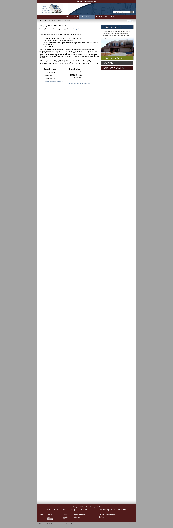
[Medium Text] (130, 21)
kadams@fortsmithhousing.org (79, 83)
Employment (50, 519)
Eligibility (65, 516)
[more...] (129, 53)
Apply (64, 518)
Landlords (65, 517)
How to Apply (101, 517)
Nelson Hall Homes (55, 20)
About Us (49, 514)
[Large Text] (132, 21)
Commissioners (50, 516)
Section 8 (65, 514)
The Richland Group (54, 523)
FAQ (64, 519)
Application (66, 20)
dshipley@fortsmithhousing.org (54, 81)
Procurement (50, 518)
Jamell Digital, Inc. (72, 523)
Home (41, 514)
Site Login (131, 523)
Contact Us (49, 517)
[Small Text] (128, 21)
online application (76, 29)
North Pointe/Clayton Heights (106, 514)
